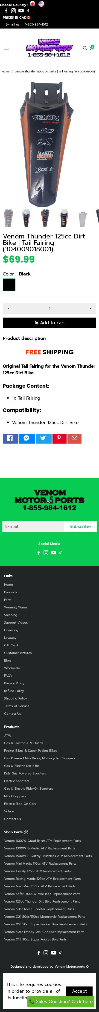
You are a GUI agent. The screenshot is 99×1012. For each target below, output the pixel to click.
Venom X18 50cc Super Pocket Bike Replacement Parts (45, 924)
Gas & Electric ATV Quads (23, 743)
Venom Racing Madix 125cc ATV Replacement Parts (42, 878)
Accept (79, 991)
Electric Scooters (16, 781)
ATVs (8, 735)
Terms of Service (16, 706)
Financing (11, 630)
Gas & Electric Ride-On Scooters (28, 788)
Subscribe (80, 526)
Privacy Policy (14, 683)
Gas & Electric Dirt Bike (21, 765)
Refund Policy (14, 690)
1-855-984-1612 (36, 24)
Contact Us (12, 713)
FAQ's (8, 675)
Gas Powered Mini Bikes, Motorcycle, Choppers (40, 758)
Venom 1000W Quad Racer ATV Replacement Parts (42, 840)
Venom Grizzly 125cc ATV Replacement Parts (37, 871)
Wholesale (12, 668)
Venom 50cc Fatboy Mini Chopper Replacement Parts (44, 931)
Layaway (10, 637)
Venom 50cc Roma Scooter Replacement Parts (39, 909)
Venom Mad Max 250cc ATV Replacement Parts (40, 886)
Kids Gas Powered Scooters (25, 773)
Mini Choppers (15, 796)
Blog (7, 660)
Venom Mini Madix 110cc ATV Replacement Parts (40, 863)
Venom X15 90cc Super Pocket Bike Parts (35, 939)
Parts (8, 599)
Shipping (10, 615)
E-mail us (13, 24)
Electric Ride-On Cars (20, 803)
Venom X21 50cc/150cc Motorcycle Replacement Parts (44, 916)
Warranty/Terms (16, 607)
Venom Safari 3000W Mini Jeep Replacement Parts (42, 894)
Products (10, 592)
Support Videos (16, 622)
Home (5, 71)
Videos (9, 811)
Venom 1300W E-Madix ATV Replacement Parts (40, 848)
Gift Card (11, 645)
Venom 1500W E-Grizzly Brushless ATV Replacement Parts (48, 856)
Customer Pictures (18, 653)
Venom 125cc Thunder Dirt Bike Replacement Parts (42, 901)
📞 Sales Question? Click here (61, 1001)
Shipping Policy (15, 698)
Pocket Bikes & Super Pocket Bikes (30, 750)
